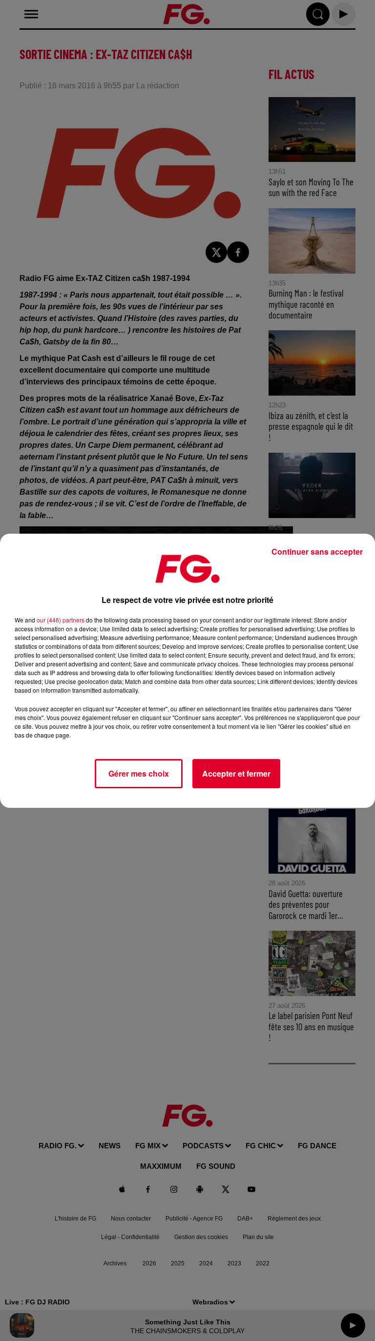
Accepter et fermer (236, 773)
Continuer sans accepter (317, 551)
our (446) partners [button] (60, 620)
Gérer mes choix (138, 773)
